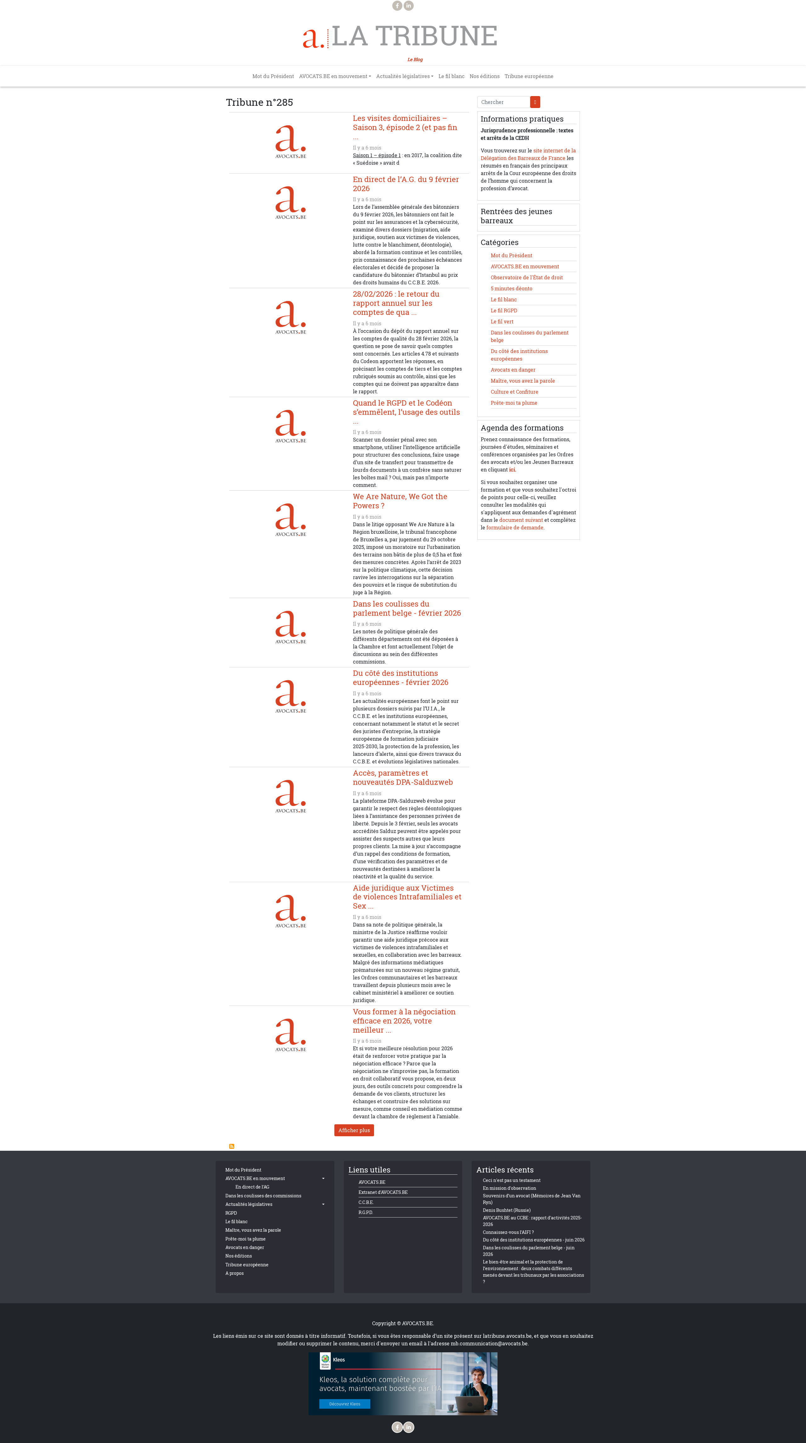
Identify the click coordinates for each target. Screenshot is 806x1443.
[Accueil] (316, 38)
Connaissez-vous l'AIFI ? (508, 1232)
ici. (512, 469)
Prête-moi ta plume (514, 402)
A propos (234, 1273)
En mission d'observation (509, 1188)
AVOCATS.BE (372, 1182)
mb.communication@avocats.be (489, 1343)
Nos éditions (485, 76)
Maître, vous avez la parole (523, 380)
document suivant (521, 519)
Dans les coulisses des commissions (263, 1196)
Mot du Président (273, 76)
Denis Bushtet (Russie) (507, 1210)
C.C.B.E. (366, 1202)
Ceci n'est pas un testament (512, 1180)
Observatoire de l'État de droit (527, 277)
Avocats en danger (513, 369)
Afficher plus (354, 1130)
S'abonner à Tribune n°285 (231, 1146)
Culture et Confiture (514, 391)
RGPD (231, 1213)
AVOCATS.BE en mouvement (525, 266)
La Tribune (415, 35)
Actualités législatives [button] (403, 76)
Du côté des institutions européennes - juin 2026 (534, 1240)
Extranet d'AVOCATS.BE (383, 1192)
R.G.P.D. (366, 1212)
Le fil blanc (452, 76)
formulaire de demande (514, 527)
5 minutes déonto (511, 288)
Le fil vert (502, 321)
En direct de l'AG (252, 1187)
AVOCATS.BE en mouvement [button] (333, 76)
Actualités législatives (248, 1204)
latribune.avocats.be (507, 1335)
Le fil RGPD (504, 310)
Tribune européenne (529, 76)
